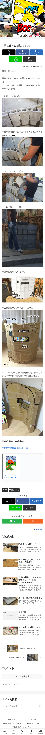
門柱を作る (15, 490)
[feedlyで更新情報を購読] (12, 521)
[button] (29, 59)
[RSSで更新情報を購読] (33, 521)
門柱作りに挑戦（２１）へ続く (16, 448)
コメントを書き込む (23, 676)
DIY (6, 490)
